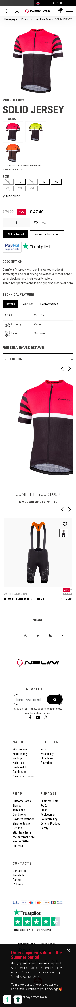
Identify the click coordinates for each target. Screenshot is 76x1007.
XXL (8, 188)
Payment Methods (23, 819)
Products (26, 19)
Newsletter (19, 875)
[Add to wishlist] (36, 222)
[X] (38, 635)
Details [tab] (10, 304)
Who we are (20, 749)
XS (8, 181)
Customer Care (49, 801)
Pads (44, 749)
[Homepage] (37, 11)
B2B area (18, 884)
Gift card (18, 846)
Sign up (17, 805)
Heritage (18, 758)
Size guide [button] (12, 196)
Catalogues (19, 771)
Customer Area (22, 801)
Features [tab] (28, 304)
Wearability (47, 754)
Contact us (19, 871)
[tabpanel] (38, 325)
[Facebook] (14, 635)
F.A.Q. (44, 805)
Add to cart (17, 234)
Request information (47, 234)
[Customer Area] (17, 11)
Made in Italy (20, 754)
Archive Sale (43, 19)
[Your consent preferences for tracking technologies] (7, 999)
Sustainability (21, 767)
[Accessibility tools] (18, 999)
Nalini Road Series (23, 776)
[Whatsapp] (25, 635)
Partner (17, 879)
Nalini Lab (18, 762)
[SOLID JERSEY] (14, 131)
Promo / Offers (22, 841)
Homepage (10, 19)
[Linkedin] (50, 635)
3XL (20, 188)
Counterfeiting (49, 819)
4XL (32, 188)
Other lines (47, 758)
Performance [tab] (49, 304)
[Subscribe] (55, 699)
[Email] (61, 635)
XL (56, 181)
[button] (44, 222)
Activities (46, 762)
